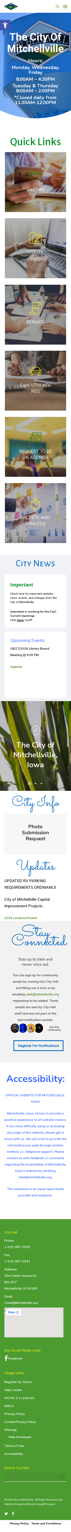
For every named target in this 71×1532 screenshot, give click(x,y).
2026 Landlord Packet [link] (20, 918)
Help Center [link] (13, 1390)
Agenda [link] (17, 667)
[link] (5, 25)
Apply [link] (20, 620)
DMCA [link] (9, 1406)
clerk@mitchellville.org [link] (42, 994)
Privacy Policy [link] (14, 1414)
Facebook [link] (15, 1358)
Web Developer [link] (20, 1437)
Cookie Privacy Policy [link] (20, 1422)
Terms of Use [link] (14, 1446)
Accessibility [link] (13, 1454)
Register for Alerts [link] (18, 1382)
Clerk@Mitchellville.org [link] (21, 1303)
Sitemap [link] (10, 1430)
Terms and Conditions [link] (46, 1523)
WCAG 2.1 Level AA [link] (19, 1398)
